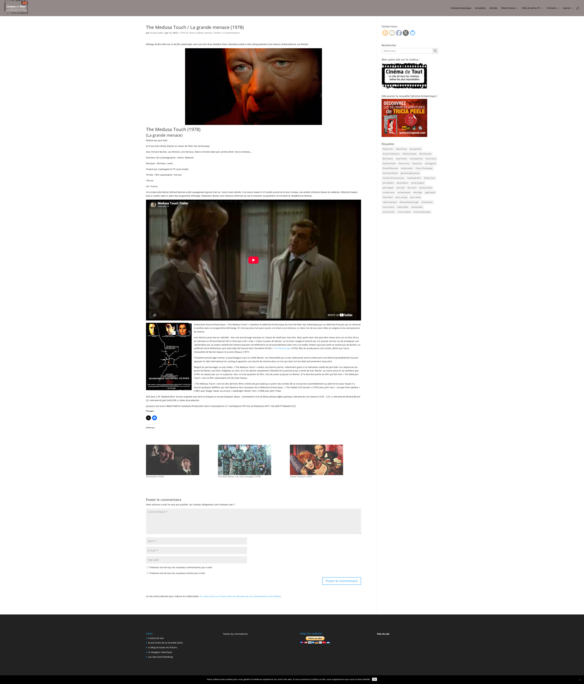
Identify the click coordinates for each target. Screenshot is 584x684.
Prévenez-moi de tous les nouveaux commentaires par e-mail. (181, 567)
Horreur (208, 32)
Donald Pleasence (390, 168)
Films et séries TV (531, 8)
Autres (566, 8)
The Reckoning (281, 348)
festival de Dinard (390, 173)
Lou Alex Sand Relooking (160, 656)
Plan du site (383, 633)
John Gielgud (388, 187)
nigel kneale (430, 192)
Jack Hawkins (388, 183)
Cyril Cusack (431, 158)
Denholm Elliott (389, 163)
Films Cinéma (508, 8)
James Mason (402, 183)
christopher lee (416, 158)
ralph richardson (390, 202)
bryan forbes (401, 158)
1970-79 (184, 32)
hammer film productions (393, 178)
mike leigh (417, 192)
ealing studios (407, 168)
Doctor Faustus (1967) (301, 476)
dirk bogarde (430, 163)
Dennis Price (404, 163)
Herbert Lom (429, 178)
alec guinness (415, 149)
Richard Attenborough (409, 202)
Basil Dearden (425, 153)
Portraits (551, 8)
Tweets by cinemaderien (235, 633)
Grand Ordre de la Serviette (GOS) (165, 642)
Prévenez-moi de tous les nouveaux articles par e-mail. (177, 573)
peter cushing (401, 197)
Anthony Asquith (409, 153)
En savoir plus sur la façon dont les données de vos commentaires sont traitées (240, 596)
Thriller (217, 32)
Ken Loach (412, 187)
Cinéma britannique (461, 8)
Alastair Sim (388, 149)
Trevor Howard (404, 212)
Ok (374, 679)
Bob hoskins (388, 158)
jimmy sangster (417, 183)
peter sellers (415, 197)
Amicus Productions (391, 153)
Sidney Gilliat (402, 207)
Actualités (480, 8)
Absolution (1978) (155, 476)
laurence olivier (425, 187)
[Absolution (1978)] (180, 460)
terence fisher (389, 212)
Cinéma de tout (156, 638)
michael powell (404, 192)
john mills (400, 187)
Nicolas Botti (156, 32)
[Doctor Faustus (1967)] (324, 460)
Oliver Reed (388, 197)
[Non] (580, 679)
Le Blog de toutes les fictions (162, 647)
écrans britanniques (422, 212)
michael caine (389, 192)
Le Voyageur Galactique (160, 652)
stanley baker (417, 207)
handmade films (414, 178)
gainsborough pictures (410, 173)
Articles (493, 8)
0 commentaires (231, 32)
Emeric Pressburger (424, 168)
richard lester (427, 202)
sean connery (388, 207)
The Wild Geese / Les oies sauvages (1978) (239, 476)
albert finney (401, 149)
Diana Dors (417, 163)
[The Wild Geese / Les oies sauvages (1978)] (252, 460)
